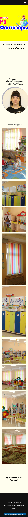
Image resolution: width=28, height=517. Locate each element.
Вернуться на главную (14, 502)
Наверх (13, 508)
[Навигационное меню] (25, 2)
